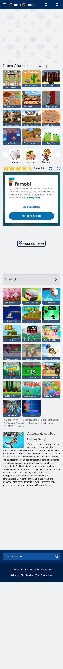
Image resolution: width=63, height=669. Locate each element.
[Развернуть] (58, 168)
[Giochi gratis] (21, 4)
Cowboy (33, 423)
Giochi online (12, 420)
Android (21, 426)
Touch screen (47, 423)
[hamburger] (4, 4)
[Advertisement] (47, 36)
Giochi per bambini (49, 420)
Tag (37, 575)
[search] (56, 556)
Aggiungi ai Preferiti (33, 243)
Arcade (21, 423)
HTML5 (9, 426)
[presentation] (5, 154)
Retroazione (47, 575)
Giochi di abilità (29, 420)
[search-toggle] (46, 4)
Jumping (10, 423)
